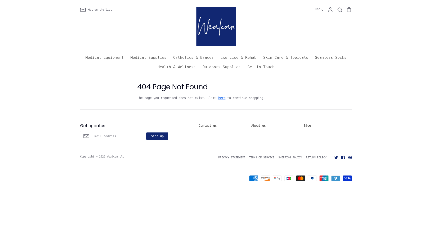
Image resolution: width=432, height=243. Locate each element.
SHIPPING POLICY (290, 157)
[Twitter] (334, 157)
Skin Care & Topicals (285, 57)
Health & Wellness (177, 67)
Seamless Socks (330, 57)
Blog (307, 125)
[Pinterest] (348, 157)
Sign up (157, 136)
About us (258, 125)
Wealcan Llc (115, 156)
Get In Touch (261, 67)
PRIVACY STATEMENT (231, 157)
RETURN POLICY (316, 157)
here (221, 98)
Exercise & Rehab (238, 57)
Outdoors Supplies (221, 67)
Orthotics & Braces (193, 57)
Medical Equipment (105, 57)
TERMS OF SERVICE (261, 157)
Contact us (208, 125)
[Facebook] (341, 157)
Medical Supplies (148, 57)
